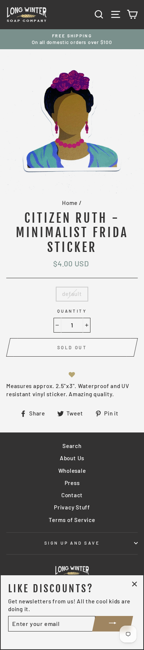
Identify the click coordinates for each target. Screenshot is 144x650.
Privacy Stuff (72, 507)
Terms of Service (72, 519)
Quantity (72, 311)
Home (70, 202)
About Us (72, 458)
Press (72, 482)
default (72, 293)
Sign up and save (72, 542)
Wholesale (72, 470)
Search (72, 445)
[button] (72, 375)
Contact (72, 495)
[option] (72, 39)
